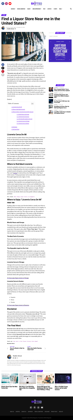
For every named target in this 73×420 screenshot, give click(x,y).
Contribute (30, 411)
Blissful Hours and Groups (23, 114)
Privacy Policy (54, 411)
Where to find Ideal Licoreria (18, 109)
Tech (44, 9)
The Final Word (15, 129)
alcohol (15, 173)
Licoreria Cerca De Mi (17, 107)
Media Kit (61, 411)
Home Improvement (37, 9)
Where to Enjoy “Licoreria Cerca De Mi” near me (22, 111)
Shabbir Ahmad (10, 28)
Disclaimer (14, 126)
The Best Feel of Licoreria (23, 116)
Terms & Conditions (39, 411)
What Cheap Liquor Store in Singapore (24, 196)
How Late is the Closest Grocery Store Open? (25, 341)
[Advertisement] (60, 73)
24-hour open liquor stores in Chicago (18, 278)
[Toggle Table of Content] (31, 103)
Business (13, 9)
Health (28, 9)
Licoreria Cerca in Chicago (23, 121)
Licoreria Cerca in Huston (23, 123)
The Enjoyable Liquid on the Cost (25, 118)
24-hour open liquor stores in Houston (18, 305)
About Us (12, 411)
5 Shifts (55, 9)
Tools (60, 9)
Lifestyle (49, 9)
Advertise (18, 411)
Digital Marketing (21, 9)
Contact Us (24, 411)
